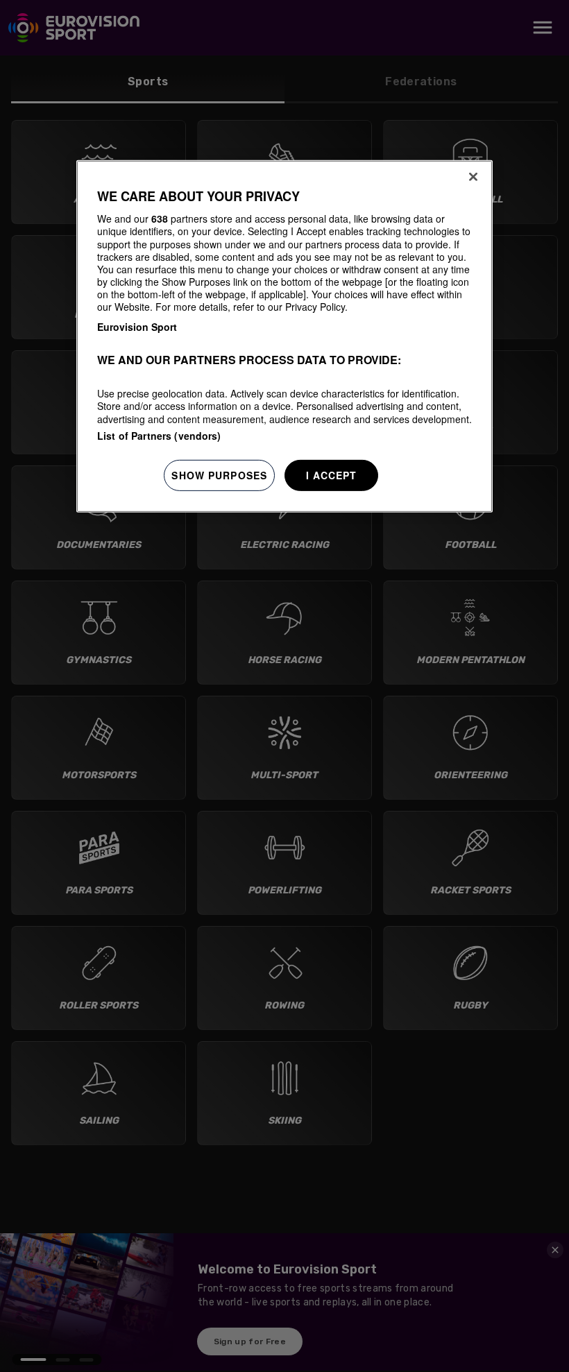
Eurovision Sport (137, 327)
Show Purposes (219, 475)
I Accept (331, 475)
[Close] (473, 177)
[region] (284, 336)
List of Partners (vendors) (159, 436)
